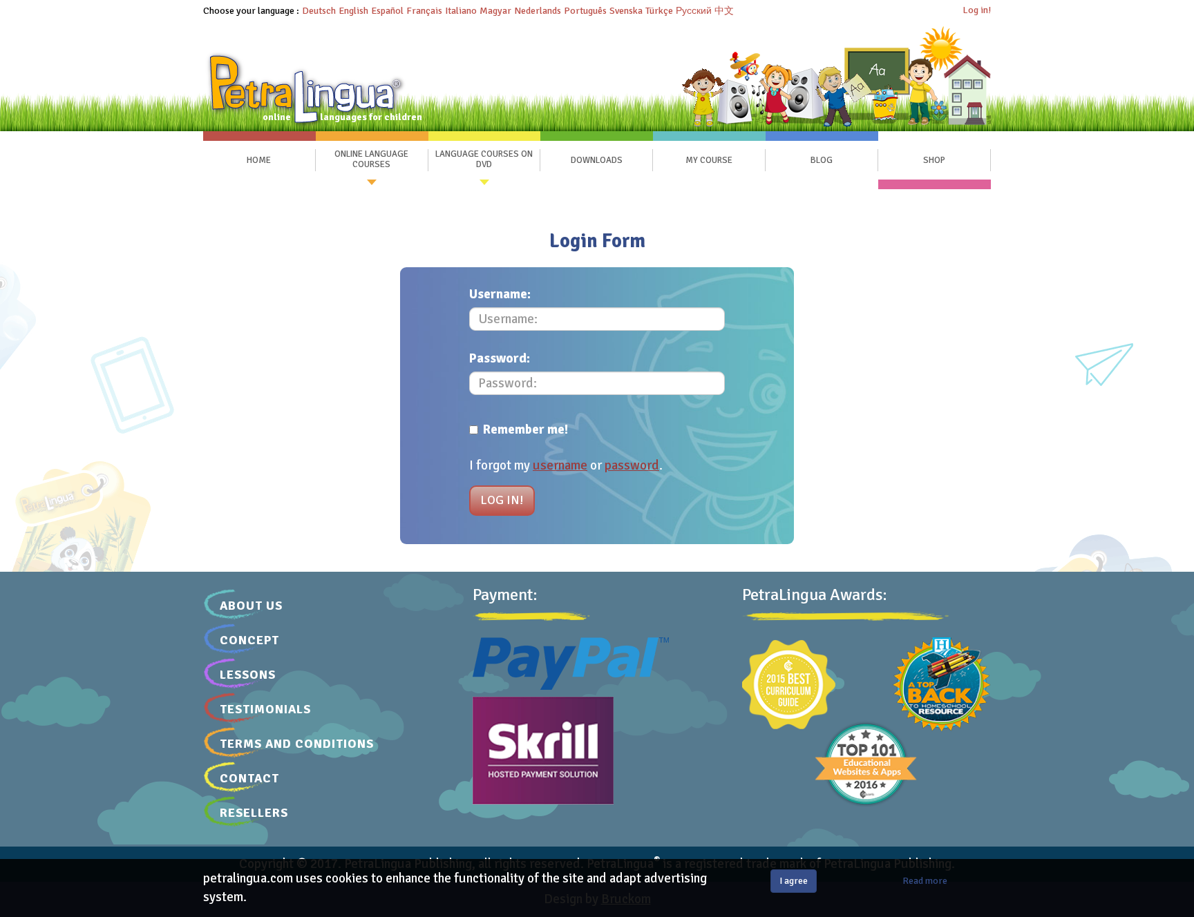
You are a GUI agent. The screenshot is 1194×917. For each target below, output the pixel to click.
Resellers (254, 812)
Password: (499, 358)
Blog (822, 160)
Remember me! (525, 429)
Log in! (977, 10)
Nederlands (537, 11)
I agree (793, 881)
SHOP (934, 160)
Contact (249, 778)
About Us (251, 605)
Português (585, 11)
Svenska (626, 11)
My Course (708, 160)
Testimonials (265, 709)
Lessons (248, 674)
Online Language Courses (371, 159)
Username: (500, 294)
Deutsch (319, 11)
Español (387, 11)
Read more (924, 881)
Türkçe (659, 11)
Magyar (495, 11)
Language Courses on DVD (484, 159)
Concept (249, 640)
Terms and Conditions (297, 743)
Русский (694, 11)
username (560, 465)
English (353, 11)
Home (259, 160)
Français (424, 11)
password (632, 465)
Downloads (597, 160)
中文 (724, 11)
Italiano (461, 11)
